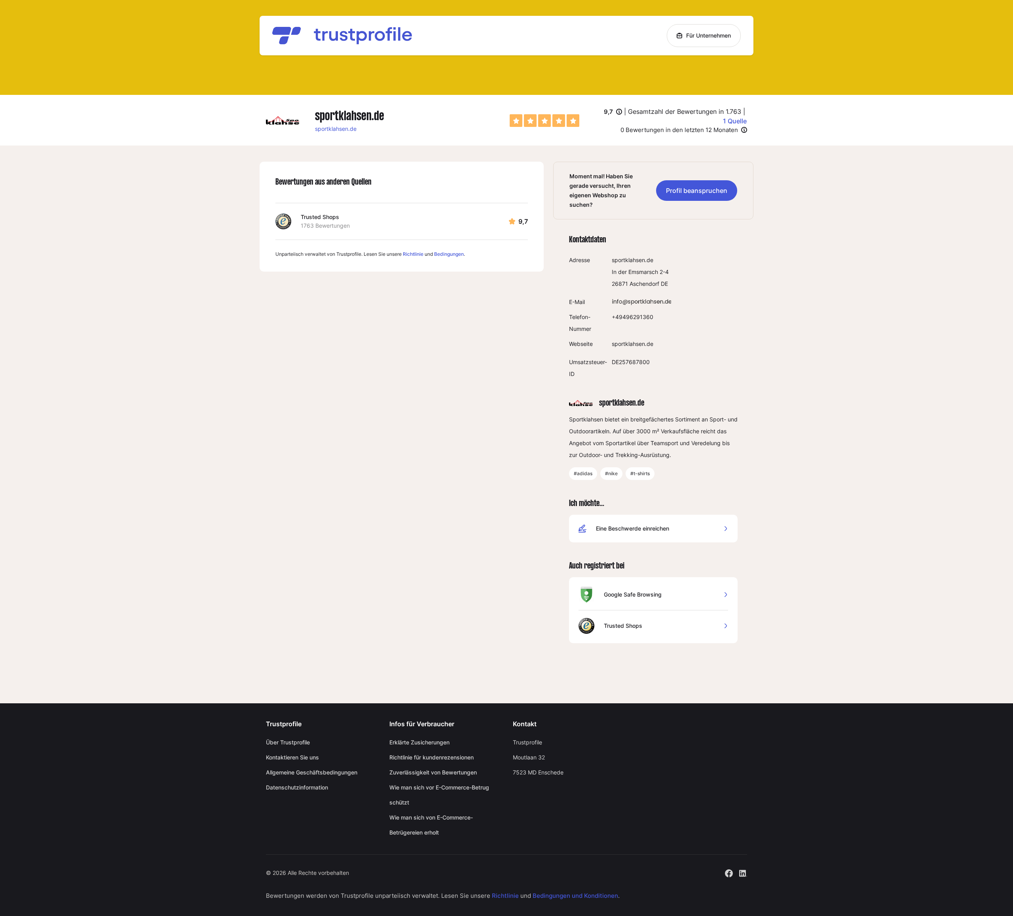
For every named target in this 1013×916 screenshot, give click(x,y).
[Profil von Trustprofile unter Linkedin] (743, 872)
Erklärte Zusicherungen (419, 742)
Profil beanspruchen (696, 191)
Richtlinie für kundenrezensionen (431, 757)
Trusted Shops (320, 216)
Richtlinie (413, 254)
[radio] (516, 120)
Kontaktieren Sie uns (292, 757)
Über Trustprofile (288, 742)
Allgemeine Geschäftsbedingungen (311, 772)
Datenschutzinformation (297, 787)
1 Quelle (735, 121)
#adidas (583, 473)
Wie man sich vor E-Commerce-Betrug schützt (439, 795)
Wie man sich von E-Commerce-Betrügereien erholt (431, 825)
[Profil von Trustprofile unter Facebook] (729, 872)
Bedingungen (449, 254)
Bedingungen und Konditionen (575, 895)
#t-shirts (640, 473)
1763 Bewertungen (325, 225)
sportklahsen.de (336, 128)
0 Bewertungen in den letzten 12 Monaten (679, 130)
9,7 (613, 112)
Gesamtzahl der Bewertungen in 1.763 (684, 111)
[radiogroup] (544, 120)
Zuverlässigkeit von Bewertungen (433, 772)
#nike (611, 473)
